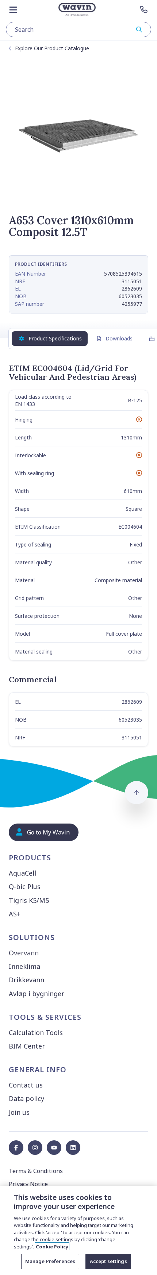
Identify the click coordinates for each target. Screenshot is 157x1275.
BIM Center (27, 1046)
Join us (19, 1112)
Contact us (26, 1085)
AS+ (14, 913)
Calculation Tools (36, 1032)
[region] (78, 1230)
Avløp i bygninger (36, 993)
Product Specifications (55, 338)
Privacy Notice (28, 1184)
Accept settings (108, 1261)
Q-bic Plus (25, 886)
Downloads (119, 338)
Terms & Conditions (36, 1171)
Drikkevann (26, 979)
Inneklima (24, 966)
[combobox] (78, 29)
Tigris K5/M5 (29, 900)
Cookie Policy (52, 1246)
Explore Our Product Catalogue (52, 48)
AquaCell (22, 873)
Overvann (24, 952)
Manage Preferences (50, 1261)
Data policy (26, 1098)
